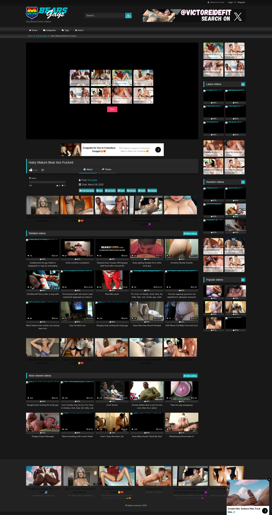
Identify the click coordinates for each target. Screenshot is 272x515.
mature (153, 190)
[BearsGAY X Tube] (47, 13)
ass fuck (111, 190)
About (89, 169)
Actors (80, 30)
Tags (67, 30)
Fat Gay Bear (41, 36)
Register (241, 2)
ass (100, 190)
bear (122, 190)
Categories (51, 30)
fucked (132, 190)
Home (34, 30)
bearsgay (92, 180)
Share (108, 169)
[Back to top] (263, 506)
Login (230, 2)
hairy (143, 190)
